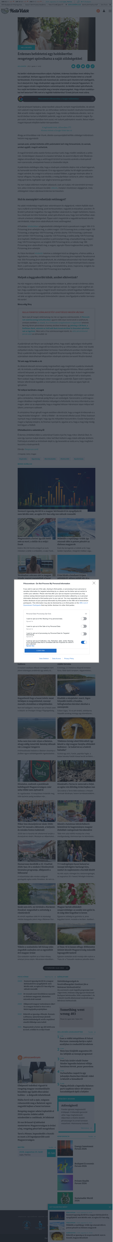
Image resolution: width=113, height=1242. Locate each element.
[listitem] (56, 614)
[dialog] (56, 621)
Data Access (56, 658)
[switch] (84, 618)
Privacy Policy (69, 658)
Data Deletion (44, 658)
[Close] (95, 584)
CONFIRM (41, 650)
